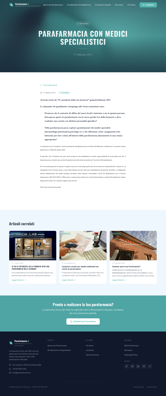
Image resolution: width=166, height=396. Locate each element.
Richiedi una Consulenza (85, 321)
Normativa (119, 5)
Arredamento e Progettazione (79, 5)
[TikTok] (150, 366)
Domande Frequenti (103, 5)
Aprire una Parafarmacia (53, 5)
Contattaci (149, 5)
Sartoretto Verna (92, 355)
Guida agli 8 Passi (131, 355)
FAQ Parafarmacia (131, 346)
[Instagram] (132, 366)
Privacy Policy (138, 387)
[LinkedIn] (138, 366)
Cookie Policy (152, 387)
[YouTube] (144, 366)
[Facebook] (126, 366)
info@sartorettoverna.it (22, 373)
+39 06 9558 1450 (19, 369)
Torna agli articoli (50, 85)
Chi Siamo (131, 5)
